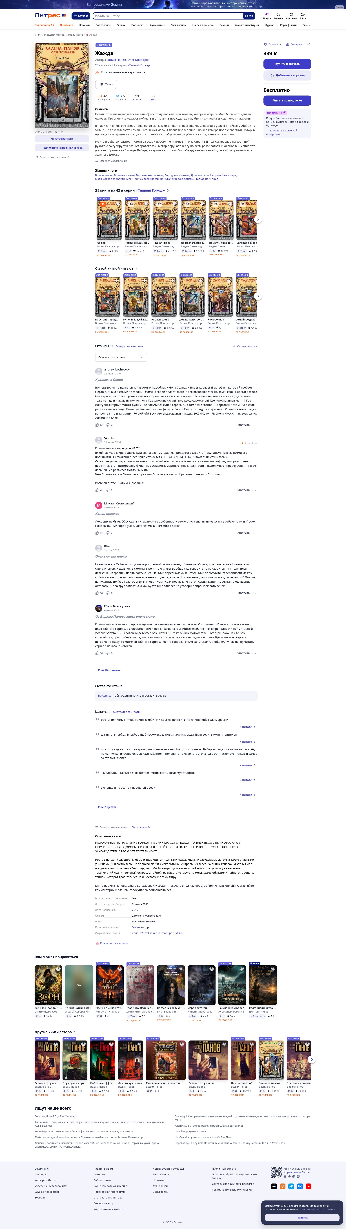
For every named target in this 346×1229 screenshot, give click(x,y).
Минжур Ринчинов (107, 1011)
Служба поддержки (47, 1191)
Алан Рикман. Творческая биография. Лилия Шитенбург (209, 1125)
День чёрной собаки (243, 1083)
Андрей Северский (76, 1011)
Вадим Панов (217, 246)
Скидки (121, 25)
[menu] (121, 357)
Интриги (215, 175)
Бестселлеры (161, 1174)
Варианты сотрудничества (110, 1186)
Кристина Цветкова (200, 1011)
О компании (42, 1168)
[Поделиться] (309, 44)
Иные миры (229, 175)
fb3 (147, 933)
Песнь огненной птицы (110, 1008)
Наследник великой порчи (171, 1008)
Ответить (243, 425)
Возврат (40, 1197)
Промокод (66, 25)
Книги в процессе (203, 25)
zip (181, 933)
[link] (171, 369)
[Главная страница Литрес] (50, 16)
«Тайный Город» (138, 65)
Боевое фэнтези (124, 175)
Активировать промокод (168, 1168)
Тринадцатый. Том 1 (78, 1008)
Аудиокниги (157, 25)
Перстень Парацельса (107, 319)
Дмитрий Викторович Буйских (140, 1011)
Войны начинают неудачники (271, 1083)
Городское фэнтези (177, 175)
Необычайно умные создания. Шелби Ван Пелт (203, 1137)
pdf (171, 933)
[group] (176, 371)
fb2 (142, 933)
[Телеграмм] (291, 1186)
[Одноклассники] (282, 1186)
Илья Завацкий (166, 1011)
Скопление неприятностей (163, 1083)
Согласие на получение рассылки (233, 1183)
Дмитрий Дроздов (46, 1011)
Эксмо (136, 927)
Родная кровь (161, 242)
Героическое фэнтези (149, 175)
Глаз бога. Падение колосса (140, 1008)
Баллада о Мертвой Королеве (248, 242)
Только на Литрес (207, 179)
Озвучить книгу (103, 1203)
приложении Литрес (298, 1172)
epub (135, 933)
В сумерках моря (74, 1083)
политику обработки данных (317, 1209)
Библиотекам (102, 1180)
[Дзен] (274, 1186)
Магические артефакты (110, 179)
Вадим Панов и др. (108, 246)
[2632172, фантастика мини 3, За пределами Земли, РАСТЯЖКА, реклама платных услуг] (173, 4)
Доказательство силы (193, 242)
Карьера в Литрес (46, 1180)
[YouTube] (308, 1186)
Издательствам (103, 1168)
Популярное (103, 25)
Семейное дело (246, 319)
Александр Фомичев (231, 1011)
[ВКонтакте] (300, 1186)
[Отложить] (117, 204)
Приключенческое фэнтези (177, 179)
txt (176, 933)
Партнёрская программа (109, 1191)
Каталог (83, 16)
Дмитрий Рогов (259, 1011)
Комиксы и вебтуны (247, 25)
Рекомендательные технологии (232, 1189)
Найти (249, 16)
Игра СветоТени (198, 1008)
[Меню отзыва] (254, 425)
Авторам (99, 1174)
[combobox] (168, 16)
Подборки (137, 25)
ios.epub (155, 933)
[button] (62, 138)
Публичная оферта (224, 1168)
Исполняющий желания (137, 242)
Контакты (40, 1174)
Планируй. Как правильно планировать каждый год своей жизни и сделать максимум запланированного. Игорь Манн (242, 1118)
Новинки (84, 25)
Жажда (101, 242)
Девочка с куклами (299, 1083)
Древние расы (200, 175)
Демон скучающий (130, 1083)
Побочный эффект (102, 1083)
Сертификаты (288, 25)
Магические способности (142, 179)
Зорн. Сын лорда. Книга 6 (48, 1008)
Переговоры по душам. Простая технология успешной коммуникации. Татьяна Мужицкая (230, 1143)
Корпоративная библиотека (111, 1209)
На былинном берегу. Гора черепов (232, 1008)
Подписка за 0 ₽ (44, 25)
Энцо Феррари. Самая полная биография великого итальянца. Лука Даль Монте (84, 1131)
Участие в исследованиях (50, 1186)
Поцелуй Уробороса (221, 242)
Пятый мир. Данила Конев (190, 1131)
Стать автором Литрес (108, 1197)
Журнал (269, 25)
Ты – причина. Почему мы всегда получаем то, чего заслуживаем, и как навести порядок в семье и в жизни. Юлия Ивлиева (99, 1123)
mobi (165, 933)
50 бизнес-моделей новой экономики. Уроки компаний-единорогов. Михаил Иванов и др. (89, 1137)
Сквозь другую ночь (47, 1083)
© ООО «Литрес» (173, 1222)
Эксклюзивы (178, 25)
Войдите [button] (104, 695)
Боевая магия (104, 175)
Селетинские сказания (263, 1008)
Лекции (224, 25)
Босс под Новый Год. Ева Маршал (55, 1116)
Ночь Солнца (216, 319)
